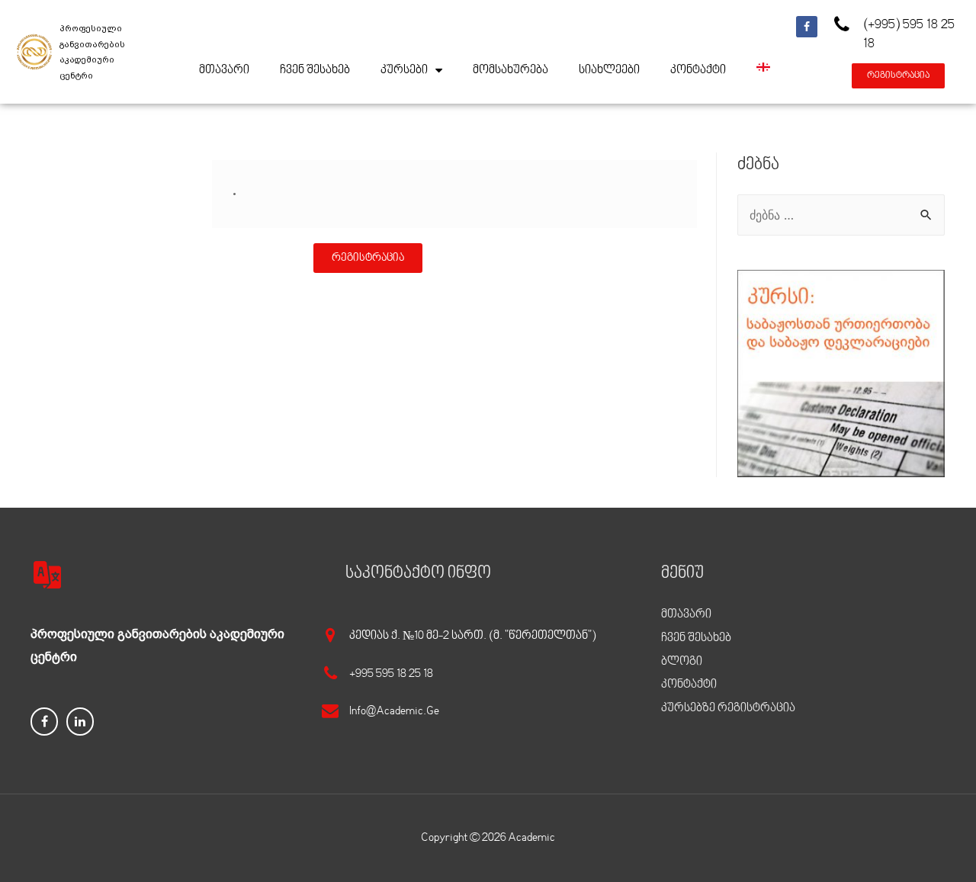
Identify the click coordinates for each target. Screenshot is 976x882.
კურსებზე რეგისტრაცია (728, 708)
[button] (898, 75)
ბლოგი (681, 662)
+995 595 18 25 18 (391, 674)
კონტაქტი (698, 70)
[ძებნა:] (841, 215)
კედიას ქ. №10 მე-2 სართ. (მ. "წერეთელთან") (472, 636)
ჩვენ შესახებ (315, 70)
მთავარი (224, 70)
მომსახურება (510, 70)
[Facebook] (806, 26)
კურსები (404, 70)
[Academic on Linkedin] (80, 721)
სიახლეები (609, 70)
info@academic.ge (394, 711)
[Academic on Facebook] (44, 721)
